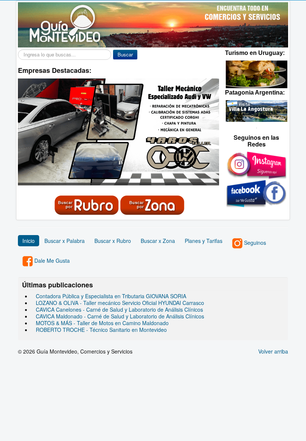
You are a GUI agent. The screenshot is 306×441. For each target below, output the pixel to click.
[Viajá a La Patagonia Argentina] (256, 110)
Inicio (28, 240)
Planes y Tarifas (203, 240)
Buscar (125, 54)
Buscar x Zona (158, 240)
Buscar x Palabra (64, 240)
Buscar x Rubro (112, 240)
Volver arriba (273, 351)
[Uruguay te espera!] (256, 73)
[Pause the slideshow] (196, 131)
